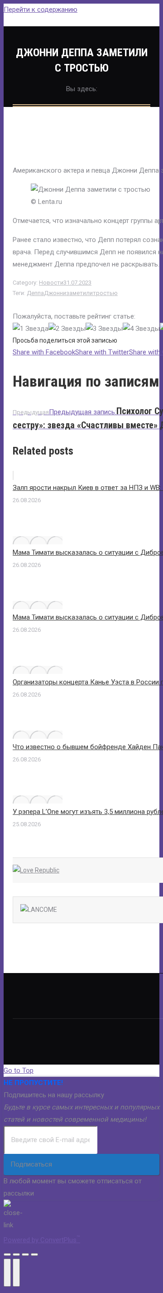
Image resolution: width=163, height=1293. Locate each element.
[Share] (16, 1254)
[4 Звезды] (141, 329)
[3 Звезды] (104, 329)
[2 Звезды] (67, 329)
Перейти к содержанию (40, 9)
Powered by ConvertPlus (42, 1240)
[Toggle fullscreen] (25, 1254)
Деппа (35, 293)
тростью (105, 293)
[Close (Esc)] (7, 1254)
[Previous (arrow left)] (7, 1273)
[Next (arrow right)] (16, 1273)
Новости (51, 282)
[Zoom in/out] (34, 1254)
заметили (79, 293)
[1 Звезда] (30, 329)
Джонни (55, 293)
